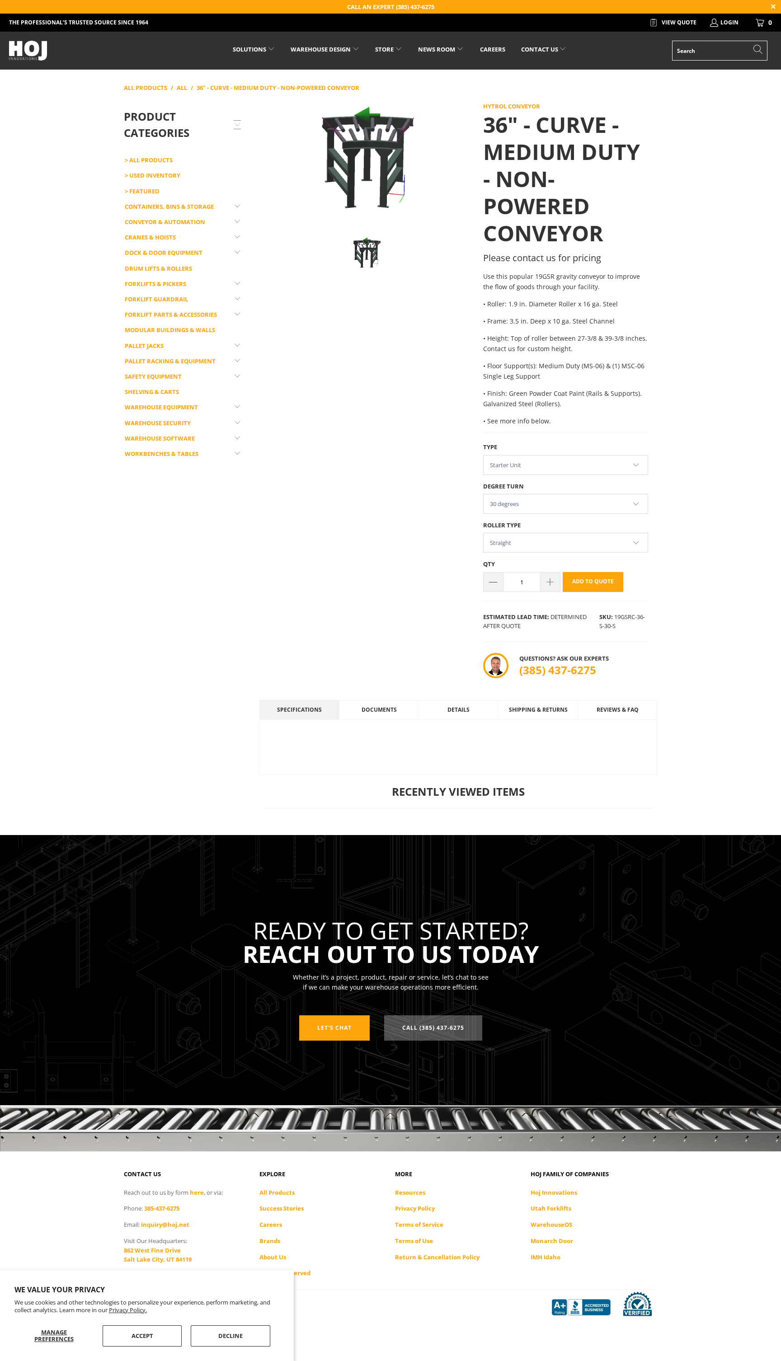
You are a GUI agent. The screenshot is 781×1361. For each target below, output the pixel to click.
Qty (489, 564)
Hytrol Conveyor (511, 106)
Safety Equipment (153, 376)
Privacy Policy (415, 1208)
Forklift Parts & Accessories (171, 314)
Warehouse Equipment (161, 407)
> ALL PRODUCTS (149, 160)
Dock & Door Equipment (163, 253)
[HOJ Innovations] (67, 50)
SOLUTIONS (250, 49)
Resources (410, 1192)
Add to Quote (593, 581)
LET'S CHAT (334, 1028)
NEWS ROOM (437, 49)
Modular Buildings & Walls (170, 330)
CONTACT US (540, 49)
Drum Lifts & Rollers (158, 268)
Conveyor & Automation (165, 222)
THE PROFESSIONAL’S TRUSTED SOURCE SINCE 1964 (78, 22)
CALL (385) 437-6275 (433, 1028)
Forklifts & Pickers (155, 284)
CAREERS (492, 49)
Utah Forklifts (551, 1208)
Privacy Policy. (128, 1310)
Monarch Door (552, 1241)
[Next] (463, 162)
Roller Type (502, 525)
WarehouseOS (551, 1224)
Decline (230, 1336)
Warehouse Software (160, 438)
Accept (142, 1336)
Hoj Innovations (554, 1192)
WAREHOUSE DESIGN (321, 49)
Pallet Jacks (144, 346)
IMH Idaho (545, 1257)
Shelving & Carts (152, 392)
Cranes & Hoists (150, 237)
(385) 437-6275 (557, 669)
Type (490, 447)
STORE (384, 49)
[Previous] (270, 162)
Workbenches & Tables (161, 454)
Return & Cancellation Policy (437, 1257)
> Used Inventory (152, 175)
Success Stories (281, 1208)
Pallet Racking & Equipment (170, 361)
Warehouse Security (158, 423)
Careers (270, 1224)
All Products (277, 1192)
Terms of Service (419, 1224)
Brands (269, 1241)
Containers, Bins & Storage (169, 206)
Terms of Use (414, 1241)
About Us (272, 1257)
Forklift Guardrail (156, 299)
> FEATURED (142, 191)
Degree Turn (503, 486)
